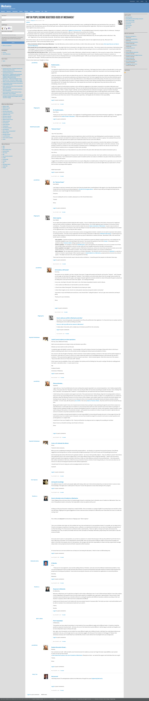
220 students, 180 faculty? (62, 270)
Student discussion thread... (58, 647)
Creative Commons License (37, 699)
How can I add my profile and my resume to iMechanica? (70, 324)
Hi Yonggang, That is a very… (132, 64)
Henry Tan (34, 674)
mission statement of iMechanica (97, 226)
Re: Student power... (58, 110)
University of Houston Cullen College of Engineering (105, 699)
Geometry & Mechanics (7, 111)
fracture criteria (67, 243)
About (138, 1)
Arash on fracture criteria (93, 400)
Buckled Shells (6, 151)
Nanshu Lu (34, 496)
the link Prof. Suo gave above (86, 189)
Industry (31, 11)
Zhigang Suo (33, 20)
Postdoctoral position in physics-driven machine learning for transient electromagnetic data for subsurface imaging (13, 96)
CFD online (5, 152)
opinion (28, 22)
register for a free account (75, 30)
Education (9, 11)
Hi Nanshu (54, 563)
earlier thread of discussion (68, 116)
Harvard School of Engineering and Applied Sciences (80, 699)
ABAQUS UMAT (6, 106)
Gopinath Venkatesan (34, 337)
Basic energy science (7, 149)
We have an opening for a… (131, 36)
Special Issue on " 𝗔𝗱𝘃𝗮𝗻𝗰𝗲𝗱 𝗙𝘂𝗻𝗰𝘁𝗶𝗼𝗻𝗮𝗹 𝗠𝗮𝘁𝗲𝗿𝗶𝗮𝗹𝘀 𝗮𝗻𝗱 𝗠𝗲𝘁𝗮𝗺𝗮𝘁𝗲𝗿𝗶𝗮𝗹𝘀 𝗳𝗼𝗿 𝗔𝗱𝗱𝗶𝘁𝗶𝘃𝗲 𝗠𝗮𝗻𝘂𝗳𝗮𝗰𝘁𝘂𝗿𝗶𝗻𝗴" (12, 76)
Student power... (55, 65)
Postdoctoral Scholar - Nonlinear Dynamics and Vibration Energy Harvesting (12, 69)
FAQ (126, 28)
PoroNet (4, 161)
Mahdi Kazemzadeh (35, 126)
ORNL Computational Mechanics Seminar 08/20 (12, 81)
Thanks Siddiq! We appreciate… (132, 52)
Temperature (5, 126)
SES (3, 162)
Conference (37, 11)
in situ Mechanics (6, 136)
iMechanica (6, 6)
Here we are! (54, 676)
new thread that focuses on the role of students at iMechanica (67, 655)
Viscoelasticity (6, 129)
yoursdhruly (34, 62)
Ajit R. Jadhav (39, 618)
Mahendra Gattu (35, 561)
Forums (105, 241)
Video (46, 11)
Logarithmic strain (6, 114)
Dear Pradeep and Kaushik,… (132, 61)
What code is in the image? (7, 31)
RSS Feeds (128, 27)
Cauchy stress (5, 109)
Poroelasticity (6, 122)
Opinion (21, 11)
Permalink (62, 104)
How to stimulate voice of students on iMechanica (64, 498)
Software (26, 11)
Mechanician (15, 11)
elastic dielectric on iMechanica (93, 253)
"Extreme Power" (56, 129)
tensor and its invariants (8, 137)
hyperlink (112, 251)
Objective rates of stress (8, 119)
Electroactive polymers (8, 156)
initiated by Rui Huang (105, 233)
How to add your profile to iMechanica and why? (69, 318)
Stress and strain (6, 124)
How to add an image (130, 20)
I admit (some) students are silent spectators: (63, 339)
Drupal (55, 699)
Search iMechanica (6, 54)
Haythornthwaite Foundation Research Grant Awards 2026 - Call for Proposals (12, 92)
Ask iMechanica (81, 244)
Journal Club (128, 23)
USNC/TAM (5, 166)
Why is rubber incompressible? (9, 131)
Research (3, 11)
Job (42, 11)
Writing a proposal (6, 134)
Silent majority (57, 218)
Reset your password (7, 45)
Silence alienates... (58, 383)
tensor (4, 139)
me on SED (77, 400)
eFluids (4, 167)
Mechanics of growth (7, 116)
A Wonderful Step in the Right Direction (134, 55)
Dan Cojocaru (34, 479)
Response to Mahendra (59, 589)
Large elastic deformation (8, 113)
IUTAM (4, 157)
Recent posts (132, 1)
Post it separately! (58, 621)
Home (27, 14)
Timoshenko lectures (7, 127)
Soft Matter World (6, 164)
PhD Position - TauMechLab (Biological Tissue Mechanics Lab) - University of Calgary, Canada (12, 79)
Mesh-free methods (7, 117)
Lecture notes (129, 25)
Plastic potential (6, 121)
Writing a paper (6, 132)
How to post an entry (130, 22)
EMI (3, 154)
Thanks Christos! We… (130, 58)
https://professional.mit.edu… (132, 42)
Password (3, 20)
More (23, 99)
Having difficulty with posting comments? (134, 18)
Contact (142, 1)
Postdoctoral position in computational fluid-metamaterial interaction (12, 72)
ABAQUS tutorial (6, 108)
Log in (52, 100)
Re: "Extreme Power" (58, 182)
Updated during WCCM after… (132, 39)
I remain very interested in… (132, 45)
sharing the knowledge (57, 482)
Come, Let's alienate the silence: (60, 443)
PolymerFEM (5, 159)
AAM (4, 146)
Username (4, 15)
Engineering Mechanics (97, 678)
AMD (4, 147)
